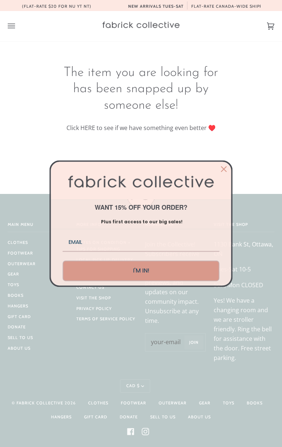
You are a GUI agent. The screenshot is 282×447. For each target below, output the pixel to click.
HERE (87, 128)
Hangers (18, 306)
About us (19, 348)
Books (16, 295)
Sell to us (20, 337)
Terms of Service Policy (105, 318)
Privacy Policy (94, 308)
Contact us (90, 287)
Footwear (20, 253)
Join (194, 342)
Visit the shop (93, 297)
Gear (13, 274)
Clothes (18, 242)
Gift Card (19, 316)
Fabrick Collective (40, 402)
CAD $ (133, 385)
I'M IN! (141, 271)
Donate (17, 326)
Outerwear (22, 263)
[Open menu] (19, 26)
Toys (13, 284)
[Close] (224, 169)
